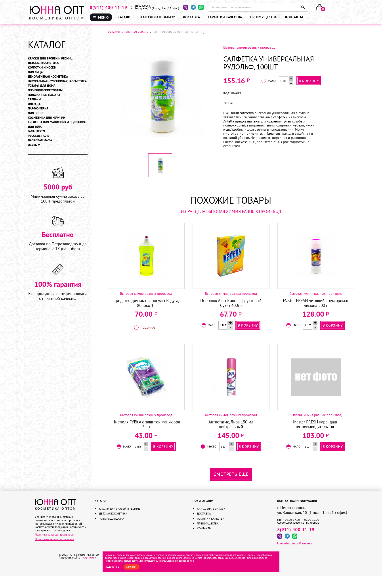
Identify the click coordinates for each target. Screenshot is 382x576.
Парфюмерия (38, 108)
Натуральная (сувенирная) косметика (57, 81)
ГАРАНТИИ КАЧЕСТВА (208, 42)
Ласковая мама (40, 140)
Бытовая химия (136, 32)
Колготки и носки (42, 67)
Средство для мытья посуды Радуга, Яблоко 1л (146, 303)
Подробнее (112, 566)
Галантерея (36, 131)
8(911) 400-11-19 (108, 8)
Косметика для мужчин (46, 118)
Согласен (131, 567)
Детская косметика (43, 63)
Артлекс (89, 557)
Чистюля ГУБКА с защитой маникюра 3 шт (146, 424)
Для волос (36, 113)
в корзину (309, 80)
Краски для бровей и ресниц (50, 58)
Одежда (34, 104)
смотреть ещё (231, 474)
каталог (114, 32)
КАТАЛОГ (125, 17)
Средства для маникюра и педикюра (57, 122)
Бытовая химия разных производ (249, 47)
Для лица (35, 72)
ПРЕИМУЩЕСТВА (212, 49)
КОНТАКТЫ (209, 54)
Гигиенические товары (45, 90)
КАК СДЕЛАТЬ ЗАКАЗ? (210, 29)
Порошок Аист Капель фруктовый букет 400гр (231, 303)
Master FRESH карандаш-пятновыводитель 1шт (315, 424)
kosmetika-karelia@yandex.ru (295, 543)
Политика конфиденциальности (54, 534)
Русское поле (38, 136)
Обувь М (34, 145)
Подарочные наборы (44, 95)
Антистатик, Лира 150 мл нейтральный (230, 424)
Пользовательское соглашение (54, 539)
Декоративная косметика (48, 76)
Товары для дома (41, 86)
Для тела (35, 127)
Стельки (34, 99)
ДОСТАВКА (209, 36)
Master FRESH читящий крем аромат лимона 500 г (316, 303)
